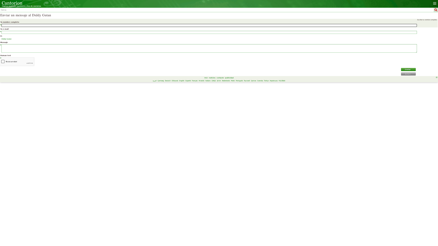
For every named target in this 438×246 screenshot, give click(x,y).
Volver (408, 74)
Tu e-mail (4, 29)
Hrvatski (201, 81)
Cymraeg (161, 81)
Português (239, 81)
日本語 (214, 81)
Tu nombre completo (9, 22)
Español (188, 81)
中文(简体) (282, 81)
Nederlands (226, 81)
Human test (5, 55)
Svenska (260, 81)
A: (1, 36)
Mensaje (4, 42)
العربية (154, 81)
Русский (247, 81)
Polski (233, 81)
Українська (274, 81)
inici (206, 78)
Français (195, 81)
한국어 (219, 81)
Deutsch (168, 81)
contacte (220, 78)
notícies (212, 78)
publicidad (229, 78)
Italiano (207, 81)
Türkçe (266, 81)
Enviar (408, 69)
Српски (253, 81)
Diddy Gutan (6, 39)
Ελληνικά (175, 81)
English (181, 81)
